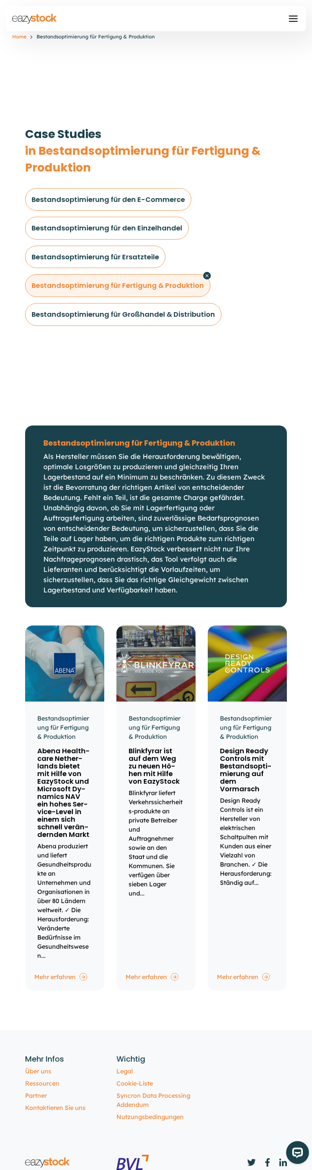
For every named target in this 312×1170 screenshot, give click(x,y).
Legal (124, 1071)
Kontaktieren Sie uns (55, 1107)
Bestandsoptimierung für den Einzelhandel (107, 228)
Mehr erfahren (55, 977)
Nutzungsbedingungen (150, 1117)
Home (19, 36)
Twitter (251, 1162)
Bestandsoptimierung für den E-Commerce (108, 199)
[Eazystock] (35, 19)
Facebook (267, 1162)
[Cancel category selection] (207, 275)
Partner (36, 1095)
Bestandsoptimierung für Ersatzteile (95, 257)
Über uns (38, 1071)
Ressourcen (42, 1083)
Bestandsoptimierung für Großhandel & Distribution (123, 314)
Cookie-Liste (134, 1083)
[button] (293, 18)
